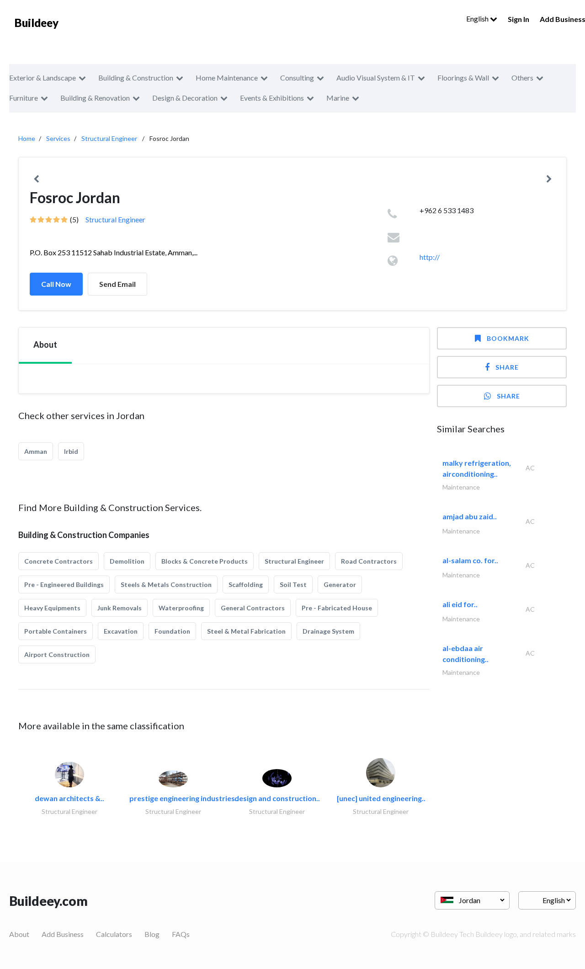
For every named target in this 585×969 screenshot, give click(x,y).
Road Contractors (369, 561)
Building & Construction (135, 77)
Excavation (121, 631)
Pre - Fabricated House (337, 608)
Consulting (297, 77)
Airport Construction (57, 654)
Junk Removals (119, 608)
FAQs (181, 934)
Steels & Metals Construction (166, 584)
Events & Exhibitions (272, 97)
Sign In (518, 19)
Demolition (127, 561)
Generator (340, 584)
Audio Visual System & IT (375, 77)
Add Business (63, 934)
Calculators (114, 934)
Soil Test (293, 584)
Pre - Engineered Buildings (64, 584)
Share (507, 367)
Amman (35, 451)
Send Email (117, 284)
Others (522, 77)
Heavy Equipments (52, 608)
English (478, 18)
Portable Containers (55, 631)
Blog (152, 934)
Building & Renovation (95, 97)
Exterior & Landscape (42, 77)
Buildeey (36, 22)
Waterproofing (181, 608)
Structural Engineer (109, 138)
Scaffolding (246, 584)
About (19, 934)
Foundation (172, 631)
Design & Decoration (185, 97)
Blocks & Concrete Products (204, 561)
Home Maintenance (227, 77)
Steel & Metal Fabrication (246, 631)
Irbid (71, 451)
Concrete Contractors (58, 561)
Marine (337, 97)
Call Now (56, 284)
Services (58, 138)
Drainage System (328, 631)
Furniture (23, 97)
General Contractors (253, 608)
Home (26, 138)
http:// (430, 257)
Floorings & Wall (463, 77)
